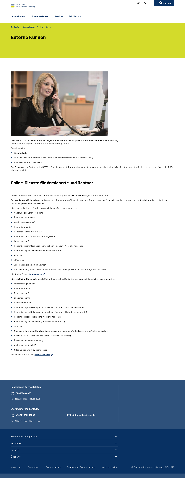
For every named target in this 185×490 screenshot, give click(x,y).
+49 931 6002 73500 (25, 415)
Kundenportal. (36, 274)
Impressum (16, 467)
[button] (164, 3)
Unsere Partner (18, 16)
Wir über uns (75, 16)
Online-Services (42, 354)
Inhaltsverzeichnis (109, 467)
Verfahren (16, 443)
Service (15, 450)
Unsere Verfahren (40, 16)
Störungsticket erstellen (84, 415)
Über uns (16, 456)
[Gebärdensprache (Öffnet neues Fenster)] (138, 3)
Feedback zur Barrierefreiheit (81, 467)
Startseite (15, 27)
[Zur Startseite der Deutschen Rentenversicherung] (23, 6)
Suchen (167, 3)
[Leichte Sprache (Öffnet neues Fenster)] (145, 3)
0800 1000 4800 (23, 393)
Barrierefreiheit (53, 467)
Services (59, 16)
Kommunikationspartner (24, 436)
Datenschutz (34, 467)
